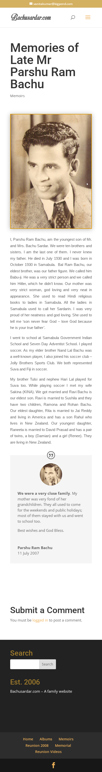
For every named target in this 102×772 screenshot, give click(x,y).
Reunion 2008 (37, 745)
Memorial (63, 745)
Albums (46, 739)
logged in (40, 620)
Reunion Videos (48, 751)
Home (28, 739)
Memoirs (17, 95)
